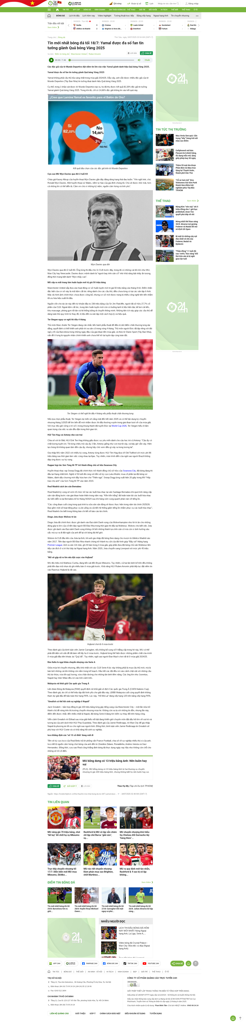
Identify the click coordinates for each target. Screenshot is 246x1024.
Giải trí (142, 10)
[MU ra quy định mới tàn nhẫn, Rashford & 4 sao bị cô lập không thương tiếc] (136, 854)
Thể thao (186, 10)
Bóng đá (87, 10)
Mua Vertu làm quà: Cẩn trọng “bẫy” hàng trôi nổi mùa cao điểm (187, 138)
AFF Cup (76, 10)
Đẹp (135, 972)
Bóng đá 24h (112, 964)
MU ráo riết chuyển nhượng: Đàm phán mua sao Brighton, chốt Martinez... (98, 871)
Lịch (151, 3)
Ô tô (195, 10)
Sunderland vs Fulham (171, 25)
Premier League (55, 545)
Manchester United (79, 54)
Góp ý (93, 1013)
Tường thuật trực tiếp (124, 15)
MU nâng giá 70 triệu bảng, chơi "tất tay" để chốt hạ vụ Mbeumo (64, 833)
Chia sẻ (148, 53)
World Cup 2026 (119, 426)
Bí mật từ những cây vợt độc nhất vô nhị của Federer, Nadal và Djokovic (186, 240)
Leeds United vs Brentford (142, 25)
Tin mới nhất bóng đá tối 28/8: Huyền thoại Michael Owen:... (86, 908)
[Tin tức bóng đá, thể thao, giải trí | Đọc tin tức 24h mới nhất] (55, 3)
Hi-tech (164, 10)
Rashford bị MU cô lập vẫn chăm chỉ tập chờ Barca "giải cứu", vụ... (100, 835)
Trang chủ (52, 37)
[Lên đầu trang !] (240, 1018)
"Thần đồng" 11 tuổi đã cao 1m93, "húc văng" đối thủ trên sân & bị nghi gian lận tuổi (187, 255)
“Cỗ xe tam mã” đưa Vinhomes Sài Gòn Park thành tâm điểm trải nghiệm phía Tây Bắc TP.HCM (186, 185)
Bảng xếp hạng (144, 15)
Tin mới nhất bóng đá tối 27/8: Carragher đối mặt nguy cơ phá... (113, 908)
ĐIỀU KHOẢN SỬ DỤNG (135, 1013)
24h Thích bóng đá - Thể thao (122, 10)
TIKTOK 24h (132, 964)
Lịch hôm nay (88, 15)
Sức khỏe (153, 10)
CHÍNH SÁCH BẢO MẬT (110, 1013)
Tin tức (66, 10)
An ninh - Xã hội (95, 972)
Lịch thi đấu (74, 15)
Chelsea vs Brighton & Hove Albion (114, 25)
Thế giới (174, 10)
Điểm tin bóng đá (62, 54)
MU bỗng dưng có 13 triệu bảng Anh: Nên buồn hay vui (115, 762)
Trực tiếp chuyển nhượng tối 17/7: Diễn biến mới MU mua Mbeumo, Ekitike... (62, 871)
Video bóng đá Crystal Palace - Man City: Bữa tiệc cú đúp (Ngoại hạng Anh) (134, 946)
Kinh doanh (100, 10)
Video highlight (104, 15)
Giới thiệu (80, 1013)
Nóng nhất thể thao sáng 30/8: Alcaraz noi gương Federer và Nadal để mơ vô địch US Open (187, 225)
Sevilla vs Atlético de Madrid (85, 25)
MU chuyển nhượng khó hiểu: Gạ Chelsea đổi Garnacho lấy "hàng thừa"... (135, 835)
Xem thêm (52, 27)
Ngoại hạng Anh (160, 15)
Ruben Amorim (95, 54)
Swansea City (129, 470)
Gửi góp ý (72, 786)
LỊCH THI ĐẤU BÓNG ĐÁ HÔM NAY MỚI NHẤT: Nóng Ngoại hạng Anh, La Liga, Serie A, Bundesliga (134, 931)
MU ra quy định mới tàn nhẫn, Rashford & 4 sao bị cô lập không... (135, 871)
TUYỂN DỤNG (156, 1013)
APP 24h (56, 964)
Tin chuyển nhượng (180, 15)
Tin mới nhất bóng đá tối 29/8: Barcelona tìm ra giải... (59, 908)
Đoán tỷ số (136, 3)
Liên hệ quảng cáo (59, 1013)
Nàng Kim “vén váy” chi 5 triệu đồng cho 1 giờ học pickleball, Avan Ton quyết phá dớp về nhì (187, 211)
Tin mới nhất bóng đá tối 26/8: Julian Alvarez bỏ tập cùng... (141, 908)
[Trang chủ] (52, 16)
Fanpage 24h (91, 964)
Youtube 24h (153, 964)
